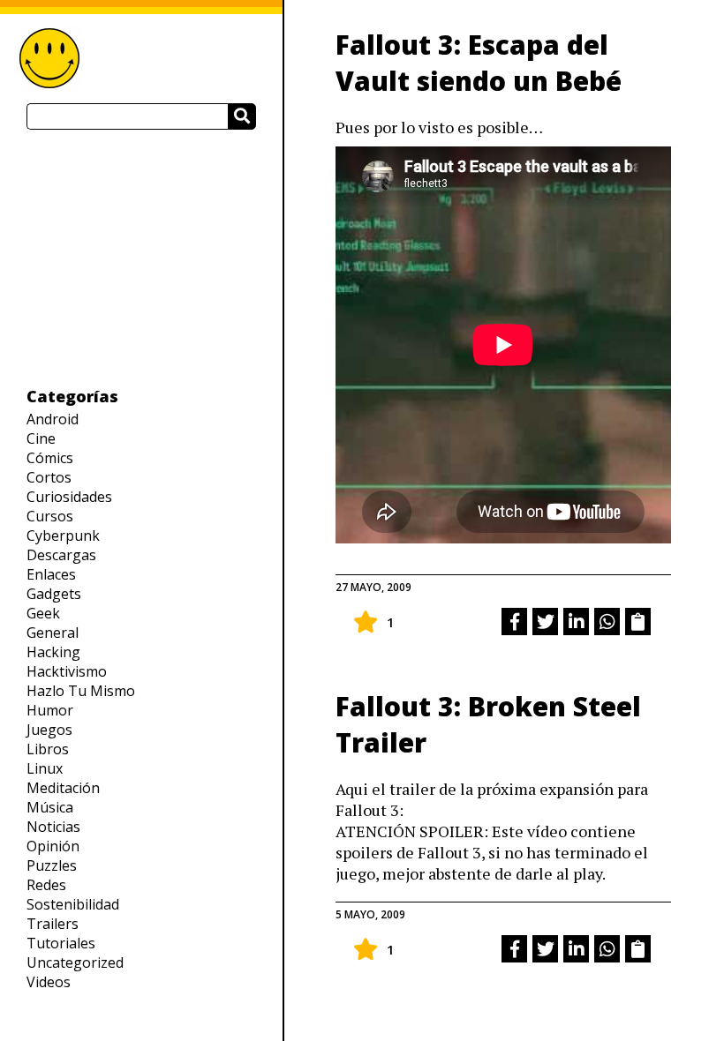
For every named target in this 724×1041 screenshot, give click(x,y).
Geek (43, 613)
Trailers (52, 923)
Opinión (52, 846)
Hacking (53, 652)
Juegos (49, 729)
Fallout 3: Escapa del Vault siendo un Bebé (479, 62)
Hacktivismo (66, 671)
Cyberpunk (63, 535)
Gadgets (53, 593)
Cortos (49, 477)
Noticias (53, 826)
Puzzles (51, 865)
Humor (49, 710)
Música (49, 807)
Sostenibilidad (72, 904)
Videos (48, 982)
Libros (47, 749)
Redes (46, 885)
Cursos (49, 516)
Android (52, 419)
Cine (41, 438)
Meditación (63, 788)
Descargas (61, 555)
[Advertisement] (141, 257)
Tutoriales (60, 943)
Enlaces (51, 574)
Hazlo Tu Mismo (80, 690)
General (52, 632)
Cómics (49, 458)
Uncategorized (75, 962)
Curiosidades (69, 496)
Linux (44, 768)
